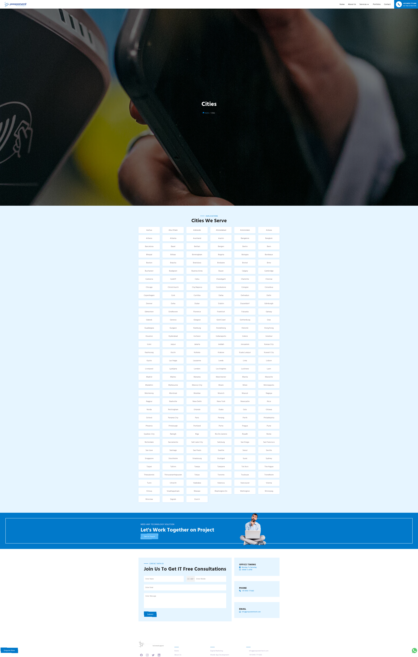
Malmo (173, 376)
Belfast (197, 246)
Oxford (149, 417)
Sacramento (173, 442)
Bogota (221, 254)
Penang (221, 417)
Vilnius (149, 490)
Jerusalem (245, 344)
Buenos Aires (197, 270)
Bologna (245, 254)
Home (342, 4)
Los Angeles (221, 368)
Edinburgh (269, 303)
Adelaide (197, 230)
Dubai (197, 303)
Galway (269, 311)
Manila (245, 376)
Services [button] (363, 4)
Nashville (173, 401)
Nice (269, 401)
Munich (221, 393)
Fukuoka (245, 311)
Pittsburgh (173, 425)
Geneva (173, 319)
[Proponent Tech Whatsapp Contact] (414, 650)
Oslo (245, 409)
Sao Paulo (197, 450)
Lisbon (269, 360)
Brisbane (221, 262)
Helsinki (245, 327)
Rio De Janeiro (221, 433)
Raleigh (173, 433)
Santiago (173, 450)
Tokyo (197, 474)
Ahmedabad (221, 230)
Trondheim (269, 474)
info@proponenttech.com (251, 612)
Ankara (269, 230)
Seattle (221, 450)
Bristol (245, 262)
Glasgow (197, 319)
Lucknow (245, 368)
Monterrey (149, 393)
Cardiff (173, 278)
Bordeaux (269, 254)
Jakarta (197, 344)
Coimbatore (221, 287)
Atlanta (173, 238)
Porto (221, 425)
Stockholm (173, 458)
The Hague (268, 466)
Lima (245, 360)
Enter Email (149, 587)
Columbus (269, 287)
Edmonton (149, 311)
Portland (197, 425)
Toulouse (245, 474)
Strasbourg (197, 458)
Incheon (197, 336)
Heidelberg (221, 327)
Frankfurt (221, 311)
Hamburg (197, 327)
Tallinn (173, 466)
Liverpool (149, 368)
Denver (149, 303)
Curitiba (197, 295)
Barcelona (149, 246)
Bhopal (149, 254)
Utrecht (173, 482)
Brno (269, 262)
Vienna (269, 482)
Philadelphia (269, 417)
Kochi (173, 352)
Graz (269, 319)
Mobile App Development (219, 654)
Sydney (269, 458)
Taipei (149, 466)
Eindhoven (173, 311)
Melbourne (173, 384)
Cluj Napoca (197, 287)
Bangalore (245, 238)
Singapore (149, 458)
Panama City (173, 417)
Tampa (197, 466)
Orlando (197, 409)
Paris (197, 417)
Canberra (149, 278)
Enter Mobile (201, 579)
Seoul (245, 450)
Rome (268, 433)
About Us (352, 4)
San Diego (245, 442)
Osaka (221, 409)
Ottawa (269, 409)
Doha (173, 303)
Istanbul (268, 336)
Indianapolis (221, 336)
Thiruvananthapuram (173, 474)
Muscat (245, 393)
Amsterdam (245, 230)
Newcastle (244, 401)
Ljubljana (173, 368)
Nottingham (173, 409)
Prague (245, 425)
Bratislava (197, 262)
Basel (173, 246)
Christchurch (173, 287)
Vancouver (244, 482)
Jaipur (173, 344)
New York (221, 401)
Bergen (221, 246)
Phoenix (149, 425)
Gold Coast (221, 319)
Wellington (245, 490)
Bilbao (173, 254)
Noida (149, 409)
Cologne (244, 287)
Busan (220, 270)
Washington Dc (221, 490)
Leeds (220, 360)
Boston (149, 262)
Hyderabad (173, 336)
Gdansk (149, 319)
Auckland (197, 238)
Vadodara (197, 482)
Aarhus (149, 230)
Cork (173, 295)
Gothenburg (245, 319)
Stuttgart (221, 458)
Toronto (221, 474)
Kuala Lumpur (245, 352)
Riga (197, 433)
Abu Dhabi (173, 230)
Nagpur (149, 401)
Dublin (221, 303)
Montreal (173, 393)
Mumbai (197, 393)
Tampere (221, 466)
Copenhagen (149, 295)
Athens (149, 238)
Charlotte (245, 278)
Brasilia (173, 262)
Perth (245, 417)
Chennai (268, 278)
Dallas (221, 295)
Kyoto (149, 360)
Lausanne (197, 360)
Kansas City (269, 344)
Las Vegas (173, 360)
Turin (149, 482)
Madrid (149, 376)
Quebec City (149, 433)
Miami (221, 384)
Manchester (221, 376)
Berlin (245, 246)
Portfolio (377, 4)
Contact (387, 4)
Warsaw (197, 490)
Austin (221, 238)
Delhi (269, 295)
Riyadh (245, 433)
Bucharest (149, 270)
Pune (269, 425)
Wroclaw (149, 499)
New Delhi (197, 401)
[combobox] (190, 579)
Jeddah (221, 344)
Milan (245, 384)
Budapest (173, 270)
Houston (149, 336)
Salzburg (221, 442)
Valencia (221, 482)
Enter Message (151, 596)
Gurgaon (173, 327)
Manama (197, 376)
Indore (245, 336)
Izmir (149, 344)
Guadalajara (149, 327)
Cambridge (268, 270)
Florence (197, 311)
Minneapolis (269, 384)
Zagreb (173, 499)
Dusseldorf (244, 303)
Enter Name (150, 579)
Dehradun (245, 295)
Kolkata (197, 352)
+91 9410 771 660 (248, 591)
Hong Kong (269, 327)
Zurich (197, 499)
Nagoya (269, 393)
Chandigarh (221, 278)
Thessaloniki (149, 474)
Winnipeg (269, 490)
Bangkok (268, 238)
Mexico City (197, 384)
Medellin (149, 384)
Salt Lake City (197, 442)
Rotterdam (149, 442)
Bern (269, 246)
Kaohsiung (149, 352)
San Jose (149, 450)
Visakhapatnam (173, 490)
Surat (245, 458)
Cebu (197, 278)
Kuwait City (269, 352)
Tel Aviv (244, 466)
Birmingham (197, 254)
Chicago (149, 287)
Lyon (269, 368)
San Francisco (269, 442)
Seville (269, 450)
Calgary (245, 270)
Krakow (221, 352)
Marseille (269, 376)
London (197, 368)
